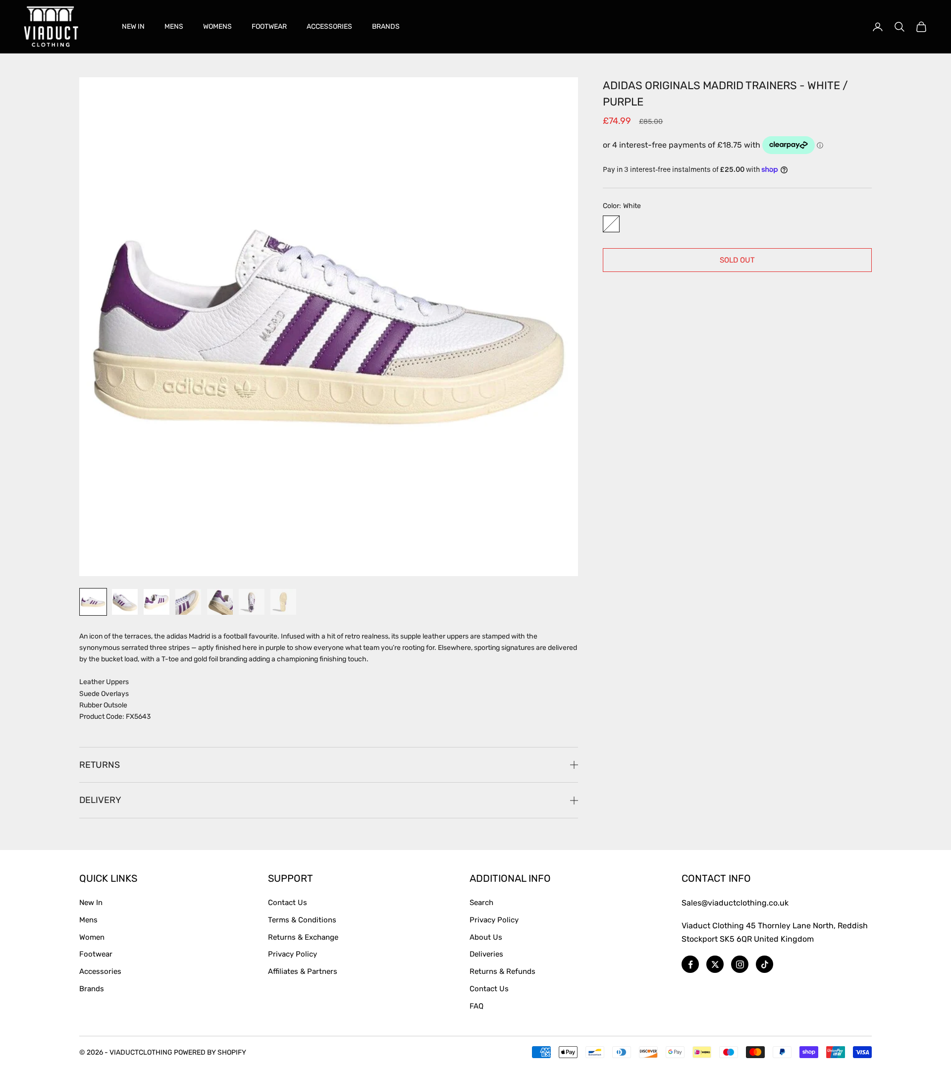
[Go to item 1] (93, 602)
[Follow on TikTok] (764, 964)
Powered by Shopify (210, 1052)
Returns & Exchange (303, 937)
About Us (486, 937)
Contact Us (287, 902)
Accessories (100, 971)
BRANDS (386, 26)
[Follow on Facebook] (690, 964)
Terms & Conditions (302, 919)
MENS (173, 26)
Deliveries (486, 954)
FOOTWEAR (269, 26)
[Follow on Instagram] (739, 964)
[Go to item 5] (220, 602)
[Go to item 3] (156, 602)
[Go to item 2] (125, 602)
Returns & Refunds (502, 971)
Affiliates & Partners (302, 971)
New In (91, 902)
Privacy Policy (292, 954)
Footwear (95, 954)
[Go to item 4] (188, 602)
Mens (88, 919)
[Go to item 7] (283, 602)
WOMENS (217, 26)
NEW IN (133, 26)
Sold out (737, 259)
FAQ (476, 1006)
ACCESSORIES (329, 26)
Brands (91, 988)
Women (92, 937)
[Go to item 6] (251, 602)
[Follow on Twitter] (715, 964)
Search (481, 902)
